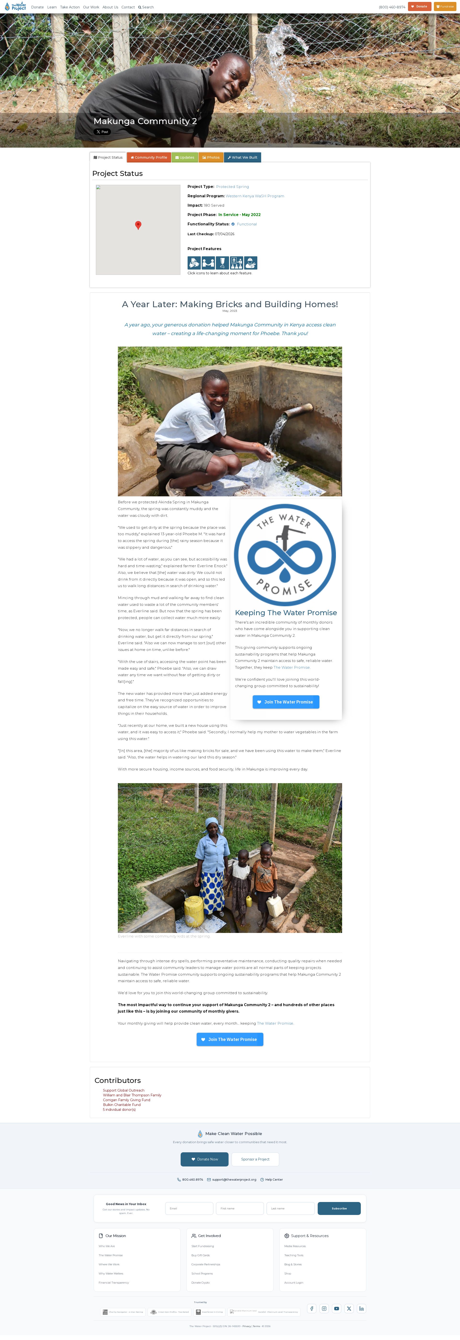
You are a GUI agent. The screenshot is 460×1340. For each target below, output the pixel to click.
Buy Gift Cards (200, 1255)
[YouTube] (336, 1308)
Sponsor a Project (255, 1159)
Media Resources (295, 1246)
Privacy (246, 1326)
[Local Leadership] (194, 263)
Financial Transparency (114, 1282)
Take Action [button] (70, 7)
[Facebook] (311, 1308)
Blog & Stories (293, 1264)
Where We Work (109, 1264)
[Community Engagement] (208, 263)
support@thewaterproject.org (234, 1179)
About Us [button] (110, 7)
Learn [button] (52, 7)
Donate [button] (37, 7)
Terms (256, 1326)
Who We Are (107, 1246)
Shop (287, 1273)
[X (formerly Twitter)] (349, 1308)
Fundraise (447, 6)
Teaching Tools (293, 1255)
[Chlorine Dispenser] (222, 263)
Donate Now (207, 1159)
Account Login (293, 1282)
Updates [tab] (186, 157)
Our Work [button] (91, 7)
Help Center (274, 1179)
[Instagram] (324, 1308)
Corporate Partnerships (205, 1264)
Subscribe (339, 1208)
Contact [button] (128, 7)
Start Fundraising (202, 1246)
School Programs (202, 1273)
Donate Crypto (200, 1282)
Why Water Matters (111, 1273)
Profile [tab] (151, 157)
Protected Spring (232, 186)
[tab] (108, 157)
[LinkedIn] (361, 1308)
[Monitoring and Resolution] (250, 263)
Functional (247, 224)
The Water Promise (292, 667)
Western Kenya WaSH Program (255, 196)
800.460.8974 (192, 1179)
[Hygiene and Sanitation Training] (236, 263)
